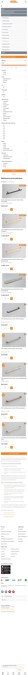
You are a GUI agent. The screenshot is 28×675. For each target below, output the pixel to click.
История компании (22, 531)
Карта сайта (20, 541)
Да (3, 87)
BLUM (3, 9)
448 (4, 138)
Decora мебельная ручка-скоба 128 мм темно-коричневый (12, 200)
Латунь (4, 106)
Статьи (2, 551)
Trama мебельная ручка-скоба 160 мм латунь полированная (12, 260)
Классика (5, 80)
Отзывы (3, 556)
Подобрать (14, 170)
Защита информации (22, 536)
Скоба (4, 74)
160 (4, 128)
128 (4, 126)
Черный (5, 120)
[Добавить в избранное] (14, 209)
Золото (4, 103)
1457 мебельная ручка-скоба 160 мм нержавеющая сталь (13, 438)
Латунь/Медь (6, 108)
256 (4, 133)
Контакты (13, 556)
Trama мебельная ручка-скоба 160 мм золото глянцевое (12, 230)
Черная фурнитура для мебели (7, 541)
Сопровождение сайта (5, 606)
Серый (4, 115)
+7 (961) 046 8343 (8, 596)
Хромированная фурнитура (7, 538)
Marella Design (6, 148)
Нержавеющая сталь (7, 111)
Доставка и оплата (15, 549)
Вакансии (20, 538)
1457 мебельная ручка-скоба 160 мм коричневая (13, 408)
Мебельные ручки (6, 15)
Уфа (5, 599)
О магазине (20, 529)
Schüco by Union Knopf (8, 150)
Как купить (3, 549)
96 (3, 125)
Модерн (5, 82)
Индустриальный (7, 78)
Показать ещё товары (14, 453)
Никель (4, 113)
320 (4, 136)
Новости (3, 553)
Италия (4, 164)
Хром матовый (6, 118)
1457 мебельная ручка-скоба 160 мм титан (11, 348)
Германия (5, 163)
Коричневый (6, 104)
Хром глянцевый (6, 116)
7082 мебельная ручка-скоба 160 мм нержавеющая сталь (13, 379)
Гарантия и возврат (15, 551)
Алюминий (5, 101)
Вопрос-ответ (14, 553)
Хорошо (20, 669)
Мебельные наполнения (8, 12)
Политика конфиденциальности (8, 611)
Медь (4, 110)
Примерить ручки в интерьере (8, 56)
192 (4, 130)
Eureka (4, 146)
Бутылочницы (4, 543)
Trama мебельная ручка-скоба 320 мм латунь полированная (12, 289)
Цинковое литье (6, 158)
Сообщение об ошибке (6, 558)
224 (4, 131)
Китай (4, 166)
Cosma (4, 145)
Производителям (21, 534)
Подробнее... (5, 666)
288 (4, 135)
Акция (3, 52)
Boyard (4, 143)
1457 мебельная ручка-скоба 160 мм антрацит (12, 318)
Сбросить (14, 173)
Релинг (4, 72)
